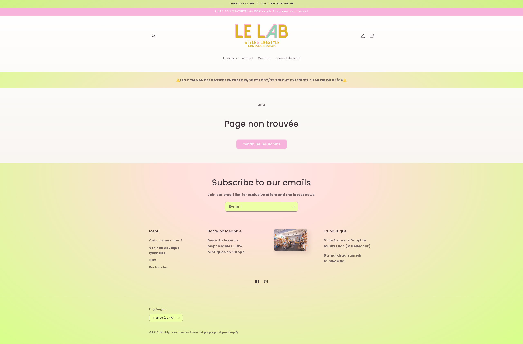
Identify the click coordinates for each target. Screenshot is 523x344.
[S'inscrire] (293, 207)
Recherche (158, 267)
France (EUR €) (164, 318)
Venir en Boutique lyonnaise (164, 250)
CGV (152, 260)
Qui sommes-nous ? (165, 240)
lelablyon (166, 332)
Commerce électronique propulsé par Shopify (206, 332)
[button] (153, 35)
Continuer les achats (261, 144)
